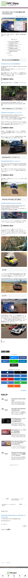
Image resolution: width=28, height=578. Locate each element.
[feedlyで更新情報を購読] (20, 382)
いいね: (10, 55)
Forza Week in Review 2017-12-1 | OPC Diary (12, 515)
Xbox (3, 351)
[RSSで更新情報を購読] (14, 386)
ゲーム (8, 351)
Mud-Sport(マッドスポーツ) (14, 47)
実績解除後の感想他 (13, 43)
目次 (12, 39)
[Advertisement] (14, 480)
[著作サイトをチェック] (7, 372)
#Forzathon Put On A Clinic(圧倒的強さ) (10, 63)
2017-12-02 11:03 (4, 517)
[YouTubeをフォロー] (7, 379)
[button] (14, 365)
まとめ (9, 52)
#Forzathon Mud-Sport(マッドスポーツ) (10, 161)
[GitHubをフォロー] (7, 382)
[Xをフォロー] (20, 372)
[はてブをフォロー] (20, 375)
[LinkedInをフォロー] (20, 379)
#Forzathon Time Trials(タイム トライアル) (11, 112)
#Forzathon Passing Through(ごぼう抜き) (11, 203)
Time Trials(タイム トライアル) (14, 44)
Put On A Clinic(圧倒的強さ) (14, 41)
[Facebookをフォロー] (7, 375)
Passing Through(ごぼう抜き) (14, 49)
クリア (9, 53)
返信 (25, 526)
